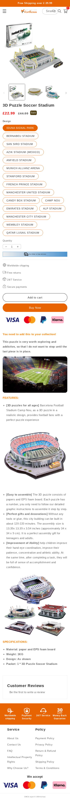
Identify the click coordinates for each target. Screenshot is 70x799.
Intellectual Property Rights (19, 759)
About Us (12, 738)
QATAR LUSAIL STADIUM (22, 232)
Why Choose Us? (17, 768)
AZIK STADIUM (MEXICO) (23, 152)
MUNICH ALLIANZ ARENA (23, 168)
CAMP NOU (52, 200)
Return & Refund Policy (45, 753)
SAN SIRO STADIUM (19, 144)
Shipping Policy (44, 761)
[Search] (54, 11)
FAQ (10, 750)
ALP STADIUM (52, 208)
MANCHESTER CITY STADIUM (26, 216)
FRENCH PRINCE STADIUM (24, 184)
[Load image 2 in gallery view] (35, 92)
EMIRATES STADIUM (20, 208)
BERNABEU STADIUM (20, 136)
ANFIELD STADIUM (19, 160)
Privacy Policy (43, 744)
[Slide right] (66, 93)
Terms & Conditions (47, 768)
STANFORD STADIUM (20, 176)
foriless (43, 797)
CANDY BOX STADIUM (21, 200)
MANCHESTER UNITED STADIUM (28, 192)
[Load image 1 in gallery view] (17, 92)
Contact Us (14, 744)
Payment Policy (44, 738)
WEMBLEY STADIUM (19, 224)
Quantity (7, 240)
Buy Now (35, 307)
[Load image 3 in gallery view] (53, 92)
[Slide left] (4, 93)
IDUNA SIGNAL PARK (20, 127)
